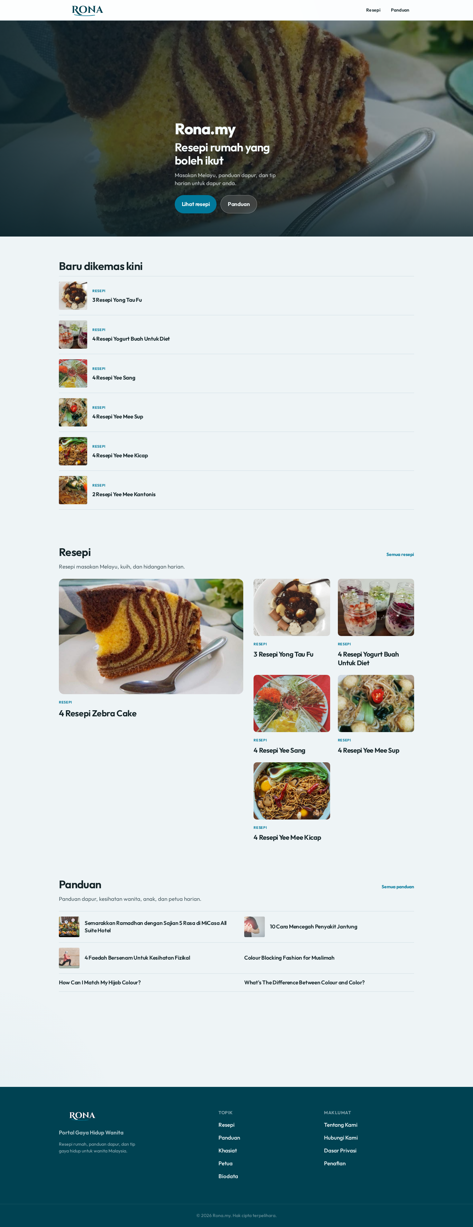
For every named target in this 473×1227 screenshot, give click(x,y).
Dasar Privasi (340, 1150)
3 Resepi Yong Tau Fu (117, 299)
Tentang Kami (340, 1124)
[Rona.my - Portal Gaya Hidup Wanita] (94, 10)
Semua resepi (400, 554)
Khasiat (227, 1150)
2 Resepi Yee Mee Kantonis (124, 494)
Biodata (228, 1176)
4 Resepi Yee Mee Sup (117, 416)
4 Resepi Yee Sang (113, 377)
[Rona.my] (88, 1116)
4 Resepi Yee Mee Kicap (120, 455)
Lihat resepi (196, 204)
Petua (225, 1163)
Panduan (400, 10)
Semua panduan (398, 887)
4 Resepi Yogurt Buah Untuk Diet (131, 338)
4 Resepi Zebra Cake (97, 713)
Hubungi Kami (341, 1137)
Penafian (335, 1163)
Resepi (373, 10)
